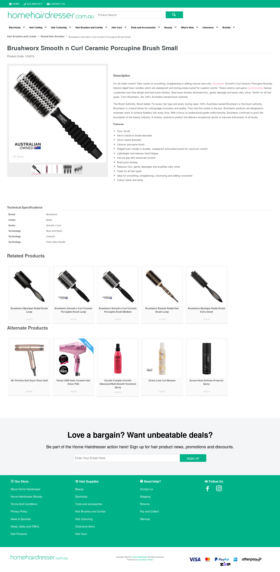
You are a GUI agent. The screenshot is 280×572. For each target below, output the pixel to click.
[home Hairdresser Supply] (51, 16)
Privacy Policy (19, 511)
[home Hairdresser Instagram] (222, 490)
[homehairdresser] (39, 557)
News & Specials (21, 519)
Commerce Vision (145, 559)
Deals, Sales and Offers (25, 526)
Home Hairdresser (139, 557)
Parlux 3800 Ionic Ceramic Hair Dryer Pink (73, 382)
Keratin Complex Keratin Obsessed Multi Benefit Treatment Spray (117, 384)
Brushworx (218, 83)
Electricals (15, 27)
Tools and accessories (88, 504)
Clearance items (85, 526)
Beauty (168, 27)
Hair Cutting (35, 27)
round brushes (255, 88)
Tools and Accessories (143, 27)
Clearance (208, 27)
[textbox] (131, 14)
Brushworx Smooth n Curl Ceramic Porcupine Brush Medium (118, 310)
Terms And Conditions (24, 504)
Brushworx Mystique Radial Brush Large (29, 310)
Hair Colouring (59, 27)
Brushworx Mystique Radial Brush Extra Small (206, 310)
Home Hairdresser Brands (26, 496)
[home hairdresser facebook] (210, 490)
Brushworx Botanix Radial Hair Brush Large (162, 310)
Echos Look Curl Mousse (162, 380)
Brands (226, 27)
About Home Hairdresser (26, 489)
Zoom (20, 156)
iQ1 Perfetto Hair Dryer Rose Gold (29, 380)
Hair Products (19, 534)
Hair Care (117, 27)
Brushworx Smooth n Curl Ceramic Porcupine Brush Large (73, 310)
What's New (187, 27)
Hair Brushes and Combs (89, 27)
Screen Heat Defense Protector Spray (207, 382)
